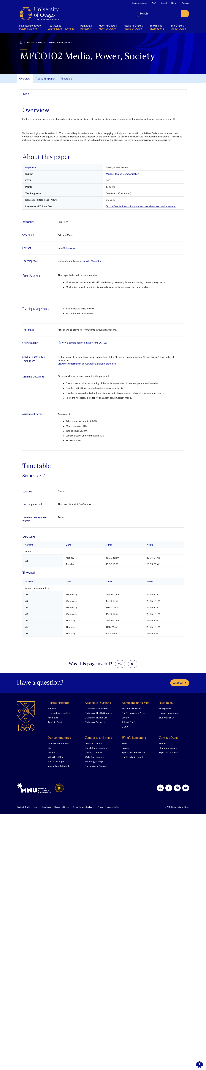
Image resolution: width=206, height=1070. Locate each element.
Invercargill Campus (95, 761)
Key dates (53, 717)
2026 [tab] (26, 94)
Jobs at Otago (129, 722)
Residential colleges (131, 708)
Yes (120, 664)
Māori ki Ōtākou (56, 757)
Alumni (164, 3)
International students (59, 766)
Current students (139, 3)
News (124, 743)
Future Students (59, 703)
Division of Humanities (96, 717)
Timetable (66, 78)
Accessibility (113, 807)
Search (36, 807)
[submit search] (185, 13)
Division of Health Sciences (98, 713)
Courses (30, 42)
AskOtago (178, 683)
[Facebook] (168, 787)
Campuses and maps (98, 737)
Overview (24, 78)
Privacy (101, 807)
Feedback (46, 807)
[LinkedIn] (160, 787)
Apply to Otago (55, 722)
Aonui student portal (58, 743)
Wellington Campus (94, 757)
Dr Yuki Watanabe (92, 261)
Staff (154, 3)
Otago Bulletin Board (132, 757)
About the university (136, 703)
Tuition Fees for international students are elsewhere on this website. (141, 206)
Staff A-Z (163, 743)
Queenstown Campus (96, 766)
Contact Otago (169, 737)
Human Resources (168, 713)
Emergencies (165, 708)
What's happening (134, 737)
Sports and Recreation (133, 752)
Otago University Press (133, 713)
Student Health (166, 717)
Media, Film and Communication (122, 174)
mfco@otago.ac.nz (67, 248)
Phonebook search (168, 748)
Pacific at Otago (56, 761)
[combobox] (159, 13)
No (132, 664)
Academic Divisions (98, 703)
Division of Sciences (95, 722)
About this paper (45, 78)
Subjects (52, 708)
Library (174, 3)
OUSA (125, 726)
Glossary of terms (62, 807)
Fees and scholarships (59, 713)
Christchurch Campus (96, 748)
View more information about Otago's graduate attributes (87, 363)
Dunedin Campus (93, 752)
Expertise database (168, 752)
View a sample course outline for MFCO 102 (84, 342)
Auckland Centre (93, 743)
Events (125, 748)
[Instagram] (177, 787)
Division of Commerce (96, 708)
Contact (185, 3)
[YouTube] (185, 787)
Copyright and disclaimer (84, 807)
